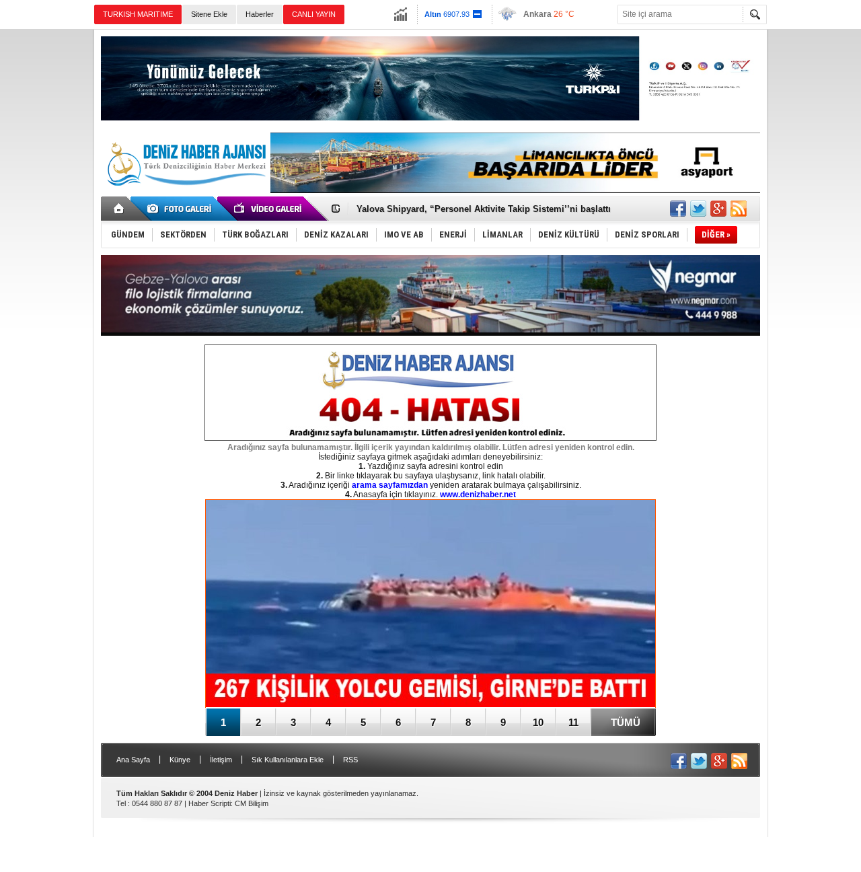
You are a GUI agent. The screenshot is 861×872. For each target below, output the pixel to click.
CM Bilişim (251, 803)
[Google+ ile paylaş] (718, 209)
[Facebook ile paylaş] (678, 209)
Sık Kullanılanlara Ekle (288, 760)
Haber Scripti (209, 803)
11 (573, 722)
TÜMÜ (625, 722)
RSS (350, 760)
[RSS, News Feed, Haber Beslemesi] (739, 209)
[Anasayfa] (119, 208)
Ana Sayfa (133, 760)
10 (538, 722)
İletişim (221, 760)
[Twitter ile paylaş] (698, 209)
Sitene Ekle (209, 14)
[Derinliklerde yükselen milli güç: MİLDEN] (430, 604)
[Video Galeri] (269, 208)
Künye (180, 760)
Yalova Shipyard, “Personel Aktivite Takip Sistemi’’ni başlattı (484, 209)
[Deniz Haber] (185, 193)
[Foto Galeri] (181, 208)
